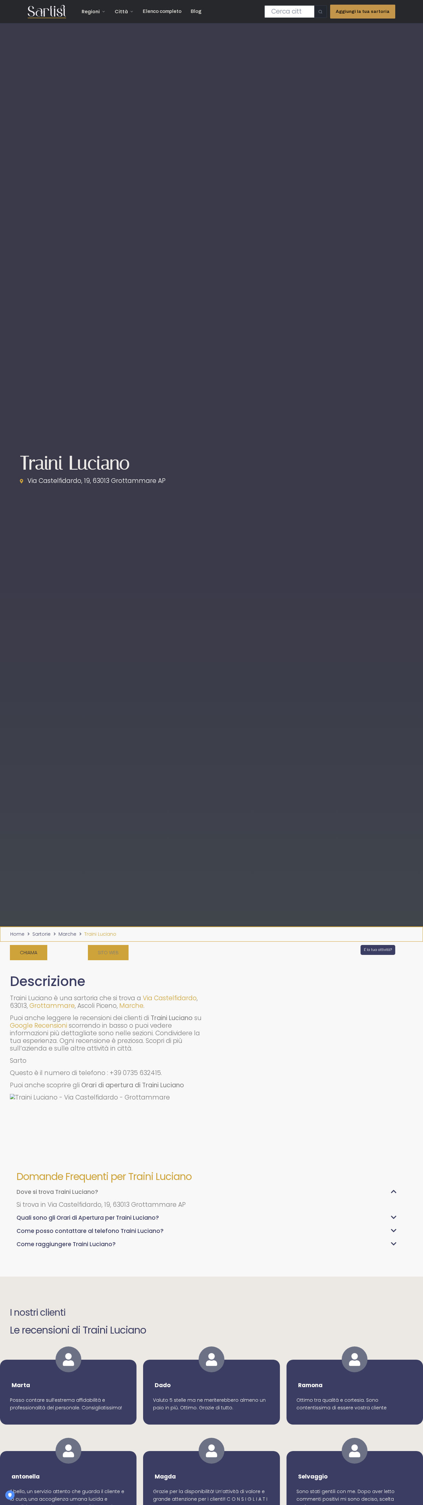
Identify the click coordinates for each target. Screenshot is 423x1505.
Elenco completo (162, 11)
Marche (67, 934)
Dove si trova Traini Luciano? (57, 1192)
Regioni (91, 11)
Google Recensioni (38, 1025)
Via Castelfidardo (170, 998)
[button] (108, 952)
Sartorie (41, 934)
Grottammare (52, 1005)
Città (121, 11)
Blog (196, 11)
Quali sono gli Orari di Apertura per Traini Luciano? (88, 1218)
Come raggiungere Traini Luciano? (66, 1244)
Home (17, 934)
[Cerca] (320, 12)
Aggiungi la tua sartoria (363, 11)
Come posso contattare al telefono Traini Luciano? (90, 1231)
